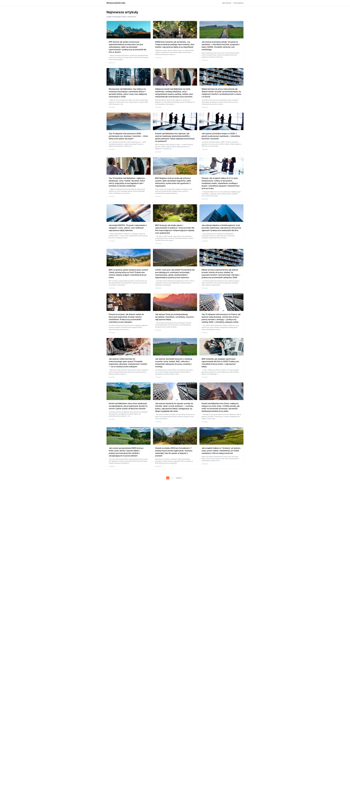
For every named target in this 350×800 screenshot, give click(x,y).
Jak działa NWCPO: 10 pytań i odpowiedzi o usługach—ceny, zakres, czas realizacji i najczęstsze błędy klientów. (128, 227)
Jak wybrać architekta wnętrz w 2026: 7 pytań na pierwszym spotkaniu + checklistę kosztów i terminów (221, 136)
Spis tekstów (226, 3)
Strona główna (238, 3)
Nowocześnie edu (115, 3)
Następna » (179, 478)
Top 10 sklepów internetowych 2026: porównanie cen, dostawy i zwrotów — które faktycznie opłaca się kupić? (128, 136)
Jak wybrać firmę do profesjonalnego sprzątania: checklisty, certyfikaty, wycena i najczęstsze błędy (174, 317)
